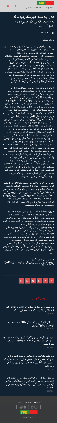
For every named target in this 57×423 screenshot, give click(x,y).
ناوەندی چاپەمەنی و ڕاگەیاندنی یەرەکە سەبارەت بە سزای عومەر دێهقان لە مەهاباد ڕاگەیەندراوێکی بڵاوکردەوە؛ (28, 340)
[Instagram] (32, 407)
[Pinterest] (28, 407)
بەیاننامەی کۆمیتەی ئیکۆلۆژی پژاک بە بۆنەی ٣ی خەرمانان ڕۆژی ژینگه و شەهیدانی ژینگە (30, 309)
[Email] (27, 280)
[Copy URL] (21, 280)
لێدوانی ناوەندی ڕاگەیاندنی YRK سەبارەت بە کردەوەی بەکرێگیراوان (31, 324)
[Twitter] (45, 280)
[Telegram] (33, 280)
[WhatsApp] (39, 280)
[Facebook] (51, 280)
